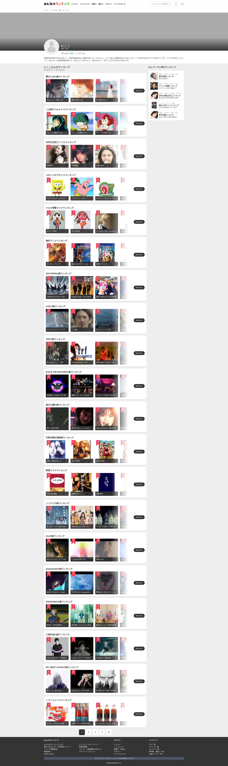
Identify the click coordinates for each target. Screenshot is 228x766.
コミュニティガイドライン (89, 744)
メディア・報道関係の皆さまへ (90, 749)
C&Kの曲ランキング (55, 306)
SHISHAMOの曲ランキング (59, 601)
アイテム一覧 (154, 747)
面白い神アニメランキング (169, 105)
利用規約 (47, 751)
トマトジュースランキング (58, 700)
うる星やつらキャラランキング (61, 109)
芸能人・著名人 (97, 4)
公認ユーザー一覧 (155, 754)
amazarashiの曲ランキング (59, 569)
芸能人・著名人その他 (178, 93)
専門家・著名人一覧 (156, 751)
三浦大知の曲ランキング (57, 634)
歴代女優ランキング (166, 76)
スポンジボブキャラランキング (61, 175)
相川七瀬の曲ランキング (57, 405)
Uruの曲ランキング (55, 536)
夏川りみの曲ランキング (57, 76)
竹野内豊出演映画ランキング (60, 437)
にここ (67, 10)
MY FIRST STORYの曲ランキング (62, 667)
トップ (46, 10)
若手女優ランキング (166, 115)
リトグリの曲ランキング (57, 503)
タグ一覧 (152, 744)
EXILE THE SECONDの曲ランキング (64, 372)
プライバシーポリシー (87, 751)
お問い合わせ (49, 754)
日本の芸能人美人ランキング (169, 96)
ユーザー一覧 (56, 10)
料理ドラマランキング (56, 470)
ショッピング (85, 4)
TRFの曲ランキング (55, 339)
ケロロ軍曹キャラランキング (60, 208)
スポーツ (108, 4)
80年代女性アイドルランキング (61, 142)
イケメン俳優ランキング (168, 86)
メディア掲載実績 (50, 749)
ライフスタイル (120, 4)
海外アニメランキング (56, 240)
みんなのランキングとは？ (54, 744)
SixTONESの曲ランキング (58, 273)
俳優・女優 (174, 74)
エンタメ (74, 4)
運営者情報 (83, 747)
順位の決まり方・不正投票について (57, 747)
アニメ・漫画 (170, 103)
